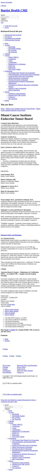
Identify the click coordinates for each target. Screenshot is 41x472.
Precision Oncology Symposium (18, 80)
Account (7, 45)
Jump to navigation (6, 2)
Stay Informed (12, 99)
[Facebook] (5, 356)
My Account (6, 365)
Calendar (7, 54)
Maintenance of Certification (17, 64)
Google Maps (11, 304)
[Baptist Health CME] (5, 349)
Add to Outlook (9, 314)
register (12, 330)
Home (6, 43)
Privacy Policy (21, 367)
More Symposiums (14, 90)
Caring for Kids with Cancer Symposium (20, 76)
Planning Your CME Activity (17, 95)
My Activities (12, 50)
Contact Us (11, 97)
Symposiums (8, 71)
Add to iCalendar (10, 313)
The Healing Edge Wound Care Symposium (21, 73)
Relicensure (11, 67)
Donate (7, 100)
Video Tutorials (28, 370)
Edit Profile (11, 47)
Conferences (12, 59)
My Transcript (12, 52)
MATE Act (11, 66)
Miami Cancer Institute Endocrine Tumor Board (20, 108)
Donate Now (32, 349)
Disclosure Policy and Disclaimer (11, 235)
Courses (7, 55)
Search (3, 15)
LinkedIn (18, 38)
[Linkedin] (18, 356)
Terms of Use (21, 369)
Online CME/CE (13, 57)
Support (7, 92)
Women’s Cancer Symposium (17, 88)
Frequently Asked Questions (16, 93)
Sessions (7, 341)
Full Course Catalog (14, 69)
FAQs (19, 370)
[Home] (3, 5)
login (6, 330)
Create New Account (11, 26)
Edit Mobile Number (14, 48)
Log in (7, 27)
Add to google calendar (12, 309)
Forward (17, 40)
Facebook (18, 35)
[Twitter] (11, 356)
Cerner (10, 61)
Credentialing (12, 62)
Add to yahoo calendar (11, 311)
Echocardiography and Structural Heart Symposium (23, 74)
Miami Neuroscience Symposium (18, 78)
